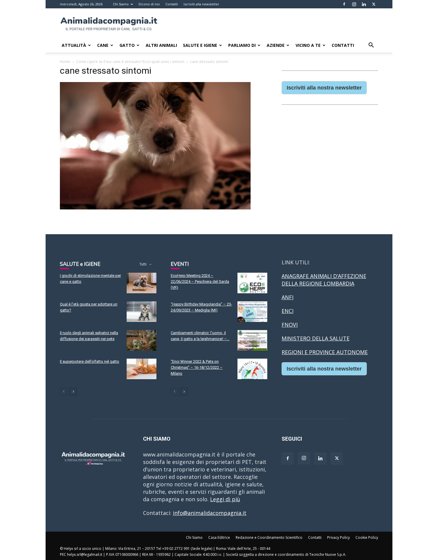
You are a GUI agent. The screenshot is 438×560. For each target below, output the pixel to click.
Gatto (127, 45)
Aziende (276, 45)
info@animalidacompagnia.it (209, 512)
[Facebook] (344, 4)
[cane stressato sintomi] (155, 207)
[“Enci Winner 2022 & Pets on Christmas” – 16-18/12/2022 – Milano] (252, 369)
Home (65, 61)
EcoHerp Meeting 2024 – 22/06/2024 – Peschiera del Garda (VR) (200, 281)
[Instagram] (354, 4)
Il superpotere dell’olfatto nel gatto (89, 361)
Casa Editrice (219, 537)
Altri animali (161, 45)
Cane (102, 45)
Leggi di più (225, 499)
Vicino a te (308, 45)
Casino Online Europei (310, 386)
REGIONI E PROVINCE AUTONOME (325, 352)
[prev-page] (63, 391)
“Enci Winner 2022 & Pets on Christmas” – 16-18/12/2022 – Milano (197, 367)
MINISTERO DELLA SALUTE (316, 338)
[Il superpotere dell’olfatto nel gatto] (141, 369)
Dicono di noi (149, 4)
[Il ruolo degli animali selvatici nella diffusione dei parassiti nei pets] (141, 340)
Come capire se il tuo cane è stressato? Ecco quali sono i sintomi (130, 61)
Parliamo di (242, 45)
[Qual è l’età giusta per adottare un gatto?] (141, 311)
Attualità (74, 45)
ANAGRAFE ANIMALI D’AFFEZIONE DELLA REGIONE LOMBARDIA (324, 279)
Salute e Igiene (200, 45)
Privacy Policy (338, 537)
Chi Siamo (121, 4)
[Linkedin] (363, 4)
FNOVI (290, 324)
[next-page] (73, 391)
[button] (371, 45)
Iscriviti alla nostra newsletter (324, 88)
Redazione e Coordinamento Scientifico (269, 537)
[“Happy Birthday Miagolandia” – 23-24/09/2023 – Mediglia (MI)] (252, 311)
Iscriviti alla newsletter (201, 4)
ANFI (287, 297)
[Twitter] (373, 4)
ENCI (287, 310)
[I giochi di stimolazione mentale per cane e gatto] (141, 283)
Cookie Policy (366, 537)
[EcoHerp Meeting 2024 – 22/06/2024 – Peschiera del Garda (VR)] (252, 283)
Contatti (171, 4)
